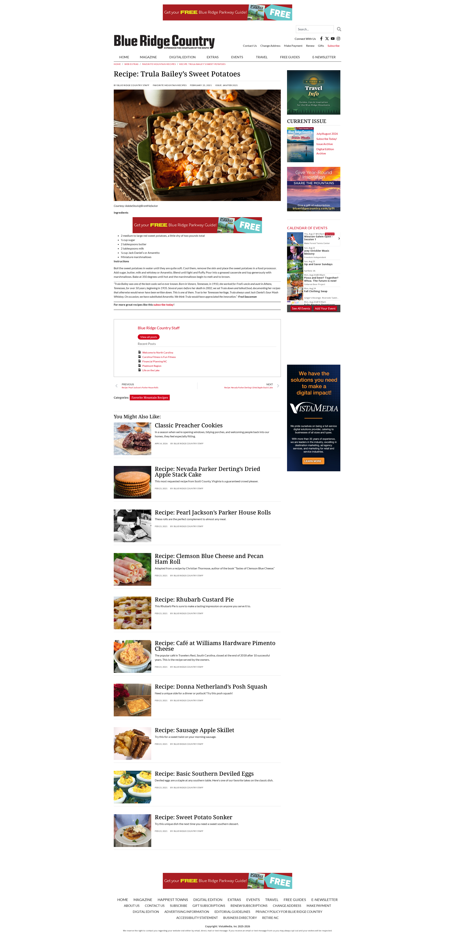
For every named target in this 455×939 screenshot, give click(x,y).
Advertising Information (186, 912)
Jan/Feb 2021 (230, 85)
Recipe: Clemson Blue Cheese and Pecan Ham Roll (209, 558)
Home (124, 57)
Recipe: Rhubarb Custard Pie (194, 599)
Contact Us (250, 45)
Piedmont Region (151, 365)
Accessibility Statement (197, 918)
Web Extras (131, 64)
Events (237, 57)
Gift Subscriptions (208, 906)
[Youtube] (333, 38)
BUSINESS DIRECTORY (240, 918)
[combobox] (315, 29)
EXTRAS (213, 57)
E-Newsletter (324, 57)
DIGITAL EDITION (182, 57)
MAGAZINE (148, 57)
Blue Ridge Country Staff (159, 327)
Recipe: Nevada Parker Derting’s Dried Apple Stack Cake (207, 471)
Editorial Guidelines (232, 912)
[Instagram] (338, 38)
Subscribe (333, 45)
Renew (310, 45)
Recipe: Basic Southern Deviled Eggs (204, 773)
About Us (132, 906)
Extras (234, 899)
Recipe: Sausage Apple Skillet (194, 730)
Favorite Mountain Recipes (159, 64)
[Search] (338, 29)
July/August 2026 (327, 133)
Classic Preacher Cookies (189, 425)
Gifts (321, 45)
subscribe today (163, 304)
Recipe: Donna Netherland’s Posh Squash (211, 686)
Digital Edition (207, 899)
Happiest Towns (173, 899)
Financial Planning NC (154, 361)
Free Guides (290, 57)
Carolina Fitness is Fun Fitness (159, 356)
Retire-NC (270, 918)
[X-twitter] (327, 38)
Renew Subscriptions (249, 906)
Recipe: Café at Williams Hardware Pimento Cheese (215, 645)
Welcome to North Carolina (157, 352)
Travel (261, 57)
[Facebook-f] (321, 38)
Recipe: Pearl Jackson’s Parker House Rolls (213, 512)
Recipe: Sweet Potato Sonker (193, 817)
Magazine (142, 899)
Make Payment (293, 45)
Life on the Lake (150, 370)
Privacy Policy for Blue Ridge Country (289, 912)
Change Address (270, 45)
